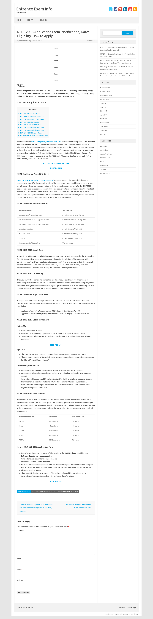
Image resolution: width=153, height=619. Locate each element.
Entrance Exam (105, 158)
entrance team (24, 41)
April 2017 (103, 115)
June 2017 (103, 107)
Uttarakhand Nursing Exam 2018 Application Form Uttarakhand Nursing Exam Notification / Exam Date (36, 508)
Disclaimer (43, 20)
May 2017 (103, 111)
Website (20, 580)
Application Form (24, 491)
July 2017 (103, 103)
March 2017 (104, 119)
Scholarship (104, 165)
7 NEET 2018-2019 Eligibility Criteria (31, 130)
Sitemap (30, 20)
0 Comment (91, 41)
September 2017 (106, 95)
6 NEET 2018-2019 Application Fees (31, 127)
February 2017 (105, 122)
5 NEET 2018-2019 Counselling (29, 125)
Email (19, 569)
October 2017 (105, 91)
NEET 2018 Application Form (42, 491)
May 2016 (103, 134)
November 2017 (105, 88)
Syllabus (103, 169)
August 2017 (104, 99)
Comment (20, 530)
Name (19, 558)
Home (19, 20)
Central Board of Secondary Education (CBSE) (35, 180)
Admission (103, 146)
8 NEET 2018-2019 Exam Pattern (30, 133)
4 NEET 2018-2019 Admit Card (29, 122)
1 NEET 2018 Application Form (29, 114)
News (102, 162)
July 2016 (103, 130)
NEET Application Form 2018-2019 (66, 491)
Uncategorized (105, 173)
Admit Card (104, 150)
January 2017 (104, 126)
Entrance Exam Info (34, 8)
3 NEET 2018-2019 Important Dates (31, 119)
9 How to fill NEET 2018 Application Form (33, 136)
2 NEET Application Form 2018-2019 (31, 116)
